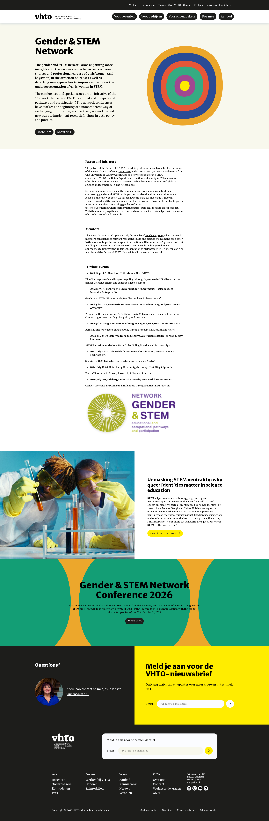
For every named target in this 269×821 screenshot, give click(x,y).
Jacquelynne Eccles (159, 168)
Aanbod (226, 16)
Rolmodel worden (208, 810)
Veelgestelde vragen (205, 5)
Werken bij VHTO (98, 780)
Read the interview (163, 533)
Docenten (58, 780)
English (223, 5)
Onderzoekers (61, 784)
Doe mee (208, 16)
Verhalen (134, 5)
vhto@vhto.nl (193, 782)
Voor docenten (124, 16)
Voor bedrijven (151, 16)
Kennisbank (148, 5)
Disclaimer (167, 810)
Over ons (159, 780)
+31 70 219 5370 (194, 779)
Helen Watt (125, 171)
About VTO (64, 132)
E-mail (149, 703)
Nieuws (162, 5)
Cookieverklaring (149, 810)
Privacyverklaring (186, 810)
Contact (187, 5)
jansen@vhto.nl (77, 694)
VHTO (102, 178)
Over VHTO (174, 5)
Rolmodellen (61, 788)
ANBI (156, 793)
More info (44, 132)
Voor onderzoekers (182, 16)
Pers (55, 793)
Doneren (92, 784)
